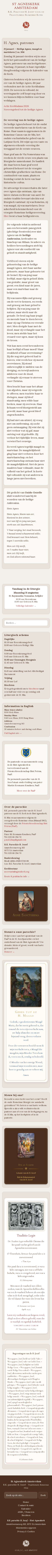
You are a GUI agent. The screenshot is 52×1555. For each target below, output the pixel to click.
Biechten (26, 1515)
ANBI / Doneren (26, 1512)
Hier (6, 216)
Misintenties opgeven (26, 1528)
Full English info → (13, 733)
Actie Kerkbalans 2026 (16, 106)
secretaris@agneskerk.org (16, 871)
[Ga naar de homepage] (26, 1543)
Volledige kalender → (26, 606)
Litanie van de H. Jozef (26, 1173)
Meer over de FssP (26, 790)
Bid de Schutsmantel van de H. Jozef (26, 1178)
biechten (33, 688)
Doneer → (9, 951)
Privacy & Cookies (26, 1531)
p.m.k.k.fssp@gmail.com (15, 840)
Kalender (26, 1508)
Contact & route (26, 1505)
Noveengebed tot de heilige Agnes (23, 109)
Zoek (43, 1495)
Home (26, 1502)
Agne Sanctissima (26, 915)
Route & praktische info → (17, 876)
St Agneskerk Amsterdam (26, 6)
